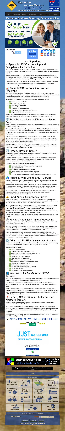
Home (9, 14)
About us (41, 420)
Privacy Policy (33, 420)
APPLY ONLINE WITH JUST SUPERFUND (34, 319)
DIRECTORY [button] (32, 14)
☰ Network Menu (32, 377)
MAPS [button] (48, 14)
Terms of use (24, 420)
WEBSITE (32, 324)
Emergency (16, 14)
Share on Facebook (32, 349)
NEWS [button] (55, 14)
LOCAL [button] (24, 14)
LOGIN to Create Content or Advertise (32, 413)
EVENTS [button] (41, 14)
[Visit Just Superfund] (32, 54)
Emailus (18, 52)
